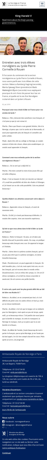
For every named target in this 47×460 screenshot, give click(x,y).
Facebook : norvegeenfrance (17, 421)
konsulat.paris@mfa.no (20, 406)
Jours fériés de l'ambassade (14, 409)
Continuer (6, 453)
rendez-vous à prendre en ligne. (30, 399)
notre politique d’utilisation (14, 448)
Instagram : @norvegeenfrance (18, 425)
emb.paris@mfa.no (18, 372)
